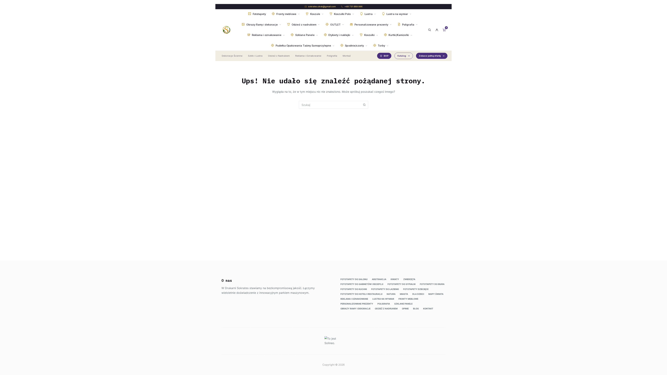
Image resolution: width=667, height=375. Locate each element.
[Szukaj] (429, 30)
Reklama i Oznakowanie (308, 55)
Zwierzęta (409, 279)
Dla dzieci (418, 294)
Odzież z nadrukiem (386, 308)
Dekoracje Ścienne (232, 55)
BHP (386, 55)
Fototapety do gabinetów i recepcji (361, 284)
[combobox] (330, 105)
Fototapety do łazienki (385, 289)
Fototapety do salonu (354, 279)
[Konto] (437, 30)
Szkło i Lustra (255, 55)
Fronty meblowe (408, 299)
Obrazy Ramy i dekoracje (355, 308)
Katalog (401, 55)
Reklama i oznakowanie (354, 299)
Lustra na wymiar (383, 299)
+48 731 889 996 (353, 6)
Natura (391, 294)
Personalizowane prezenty (356, 303)
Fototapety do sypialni (401, 284)
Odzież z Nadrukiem (279, 55)
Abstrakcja (379, 279)
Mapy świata (435, 294)
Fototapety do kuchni (353, 289)
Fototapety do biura (432, 284)
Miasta (404, 294)
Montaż (347, 55)
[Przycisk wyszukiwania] (364, 105)
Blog (416, 308)
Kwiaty (395, 279)
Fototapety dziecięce (416, 289)
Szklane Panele (403, 303)
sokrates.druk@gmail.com (322, 6)
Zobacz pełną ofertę (430, 55)
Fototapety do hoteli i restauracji (361, 294)
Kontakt (428, 308)
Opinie (405, 308)
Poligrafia (332, 55)
